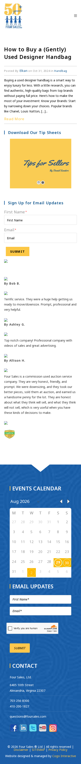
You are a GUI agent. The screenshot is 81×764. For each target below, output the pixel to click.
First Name (15, 211)
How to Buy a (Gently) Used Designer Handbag (37, 53)
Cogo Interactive (64, 756)
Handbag (60, 71)
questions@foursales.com (28, 716)
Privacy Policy (57, 750)
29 (58, 562)
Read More (14, 118)
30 (67, 563)
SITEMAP (38, 750)
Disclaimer (21, 750)
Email (10, 229)
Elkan (23, 71)
